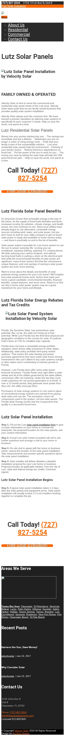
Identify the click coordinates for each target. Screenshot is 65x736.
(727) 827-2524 (18, 712)
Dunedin (46, 609)
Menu (4, 17)
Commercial (19, 34)
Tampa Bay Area (10, 606)
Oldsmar (36, 609)
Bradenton (31, 614)
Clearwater (26, 606)
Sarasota (20, 614)
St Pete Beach (37, 617)
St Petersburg (41, 606)
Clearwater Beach (19, 617)
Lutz (57, 611)
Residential (18, 29)
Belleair (5, 609)
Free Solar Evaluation (13, 6)
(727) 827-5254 (38, 174)
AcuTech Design (20, 733)
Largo (13, 609)
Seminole (54, 606)
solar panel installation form (41, 424)
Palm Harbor (24, 609)
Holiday (14, 611)
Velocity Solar (21, 730)
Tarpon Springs (27, 611)
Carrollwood (7, 614)
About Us (16, 25)
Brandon (49, 611)
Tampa (39, 611)
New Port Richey (47, 614)
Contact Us (18, 39)
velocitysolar (7, 656)
